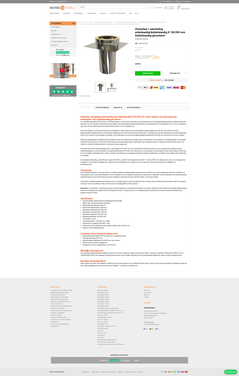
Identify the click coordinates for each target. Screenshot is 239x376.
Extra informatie (134, 107)
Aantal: (138, 64)
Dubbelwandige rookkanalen (60, 292)
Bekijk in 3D (118, 107)
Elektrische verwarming (59, 38)
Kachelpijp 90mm (102, 292)
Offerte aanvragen (118, 13)
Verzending (92, 13)
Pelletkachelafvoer (57, 304)
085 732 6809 (148, 318)
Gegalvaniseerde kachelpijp (59, 299)
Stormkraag (101, 335)
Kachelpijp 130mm (103, 301)
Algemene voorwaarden (108, 372)
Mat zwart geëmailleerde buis (60, 301)
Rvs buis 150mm (102, 319)
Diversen (54, 45)
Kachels (53, 30)
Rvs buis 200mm (102, 322)
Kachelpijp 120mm (103, 299)
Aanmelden (186, 1)
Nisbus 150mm (102, 333)
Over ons (66, 13)
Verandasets (55, 322)
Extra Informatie (102, 107)
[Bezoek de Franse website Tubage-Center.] (146, 329)
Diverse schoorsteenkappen (60, 324)
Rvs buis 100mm (102, 315)
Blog (137, 13)
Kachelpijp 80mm (102, 290)
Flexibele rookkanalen (58, 313)
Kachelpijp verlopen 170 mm (106, 326)
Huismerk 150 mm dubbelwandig (61, 290)
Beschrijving (86, 107)
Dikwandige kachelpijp (58, 295)
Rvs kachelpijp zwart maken (106, 342)
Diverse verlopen (56, 315)
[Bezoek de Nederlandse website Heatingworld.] (152, 329)
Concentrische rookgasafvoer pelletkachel (111, 344)
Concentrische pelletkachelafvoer (61, 306)
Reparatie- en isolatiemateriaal (60, 319)
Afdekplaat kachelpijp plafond (107, 340)
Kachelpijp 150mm (103, 304)
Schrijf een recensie (141, 39)
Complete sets (56, 34)
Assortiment (54, 13)
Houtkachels (55, 326)
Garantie (146, 295)
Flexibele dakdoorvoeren (59, 41)
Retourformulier (130, 372)
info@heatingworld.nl (150, 315)
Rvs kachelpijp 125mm (104, 317)
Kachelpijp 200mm (103, 306)
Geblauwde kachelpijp (58, 308)
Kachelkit (100, 331)
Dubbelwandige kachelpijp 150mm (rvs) (110, 313)
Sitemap (120, 372)
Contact (103, 13)
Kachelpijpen (55, 27)
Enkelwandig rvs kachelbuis (60, 297)
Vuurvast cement (102, 328)
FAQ (130, 13)
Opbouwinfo (78, 13)
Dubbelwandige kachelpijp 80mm (108, 308)
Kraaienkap (100, 337)
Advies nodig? (155, 80)
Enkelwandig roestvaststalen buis (62, 310)
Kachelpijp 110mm (103, 297)
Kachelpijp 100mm (103, 295)
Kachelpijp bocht (102, 324)
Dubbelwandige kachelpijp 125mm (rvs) (110, 310)
